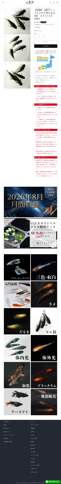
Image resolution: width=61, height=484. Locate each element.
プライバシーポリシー (9, 435)
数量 (35, 33)
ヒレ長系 (33, 451)
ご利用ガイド (7, 421)
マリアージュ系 (34, 425)
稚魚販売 (33, 461)
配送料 (37, 24)
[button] (3, 2)
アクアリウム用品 (35, 465)
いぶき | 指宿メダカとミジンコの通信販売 (28, 482)
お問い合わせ (34, 472)
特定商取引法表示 (8, 441)
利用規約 (6, 438)
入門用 (32, 431)
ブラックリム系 (34, 455)
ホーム (32, 421)
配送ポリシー (7, 428)
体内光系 (33, 448)
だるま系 (33, 458)
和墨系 (32, 441)
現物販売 (33, 428)
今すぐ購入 (46, 46)
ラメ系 (32, 435)
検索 (5, 425)
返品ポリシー (7, 431)
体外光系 (33, 445)
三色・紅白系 (34, 438)
